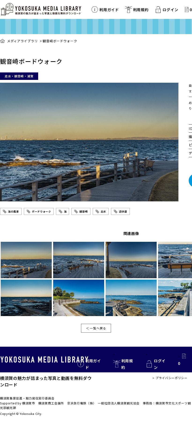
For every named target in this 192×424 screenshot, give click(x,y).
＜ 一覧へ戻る (96, 328)
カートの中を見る (187, 9)
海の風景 (13, 211)
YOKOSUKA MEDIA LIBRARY (44, 359)
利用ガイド (109, 9)
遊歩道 (123, 211)
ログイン (170, 9)
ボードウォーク (41, 211)
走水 (103, 211)
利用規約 (141, 9)
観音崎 (83, 211)
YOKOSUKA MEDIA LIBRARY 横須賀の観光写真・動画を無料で (41, 9)
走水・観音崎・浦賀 (19, 76)
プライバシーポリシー (171, 378)
